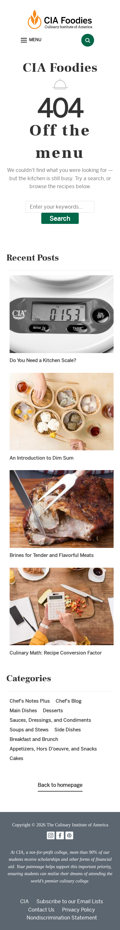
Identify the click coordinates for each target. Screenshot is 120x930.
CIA (24, 901)
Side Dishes (67, 729)
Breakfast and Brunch (34, 739)
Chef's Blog (69, 701)
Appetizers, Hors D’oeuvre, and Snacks (53, 748)
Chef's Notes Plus (30, 701)
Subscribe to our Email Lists (69, 901)
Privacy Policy (78, 910)
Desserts (53, 710)
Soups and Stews (29, 729)
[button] (31, 40)
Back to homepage (60, 785)
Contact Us (41, 910)
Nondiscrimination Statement (62, 918)
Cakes (16, 758)
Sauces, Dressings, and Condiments (50, 720)
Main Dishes (23, 710)
